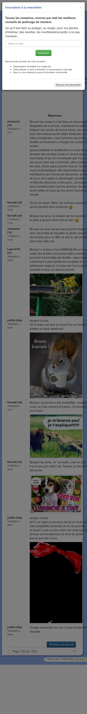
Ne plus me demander (68, 84)
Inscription (43, 53)
